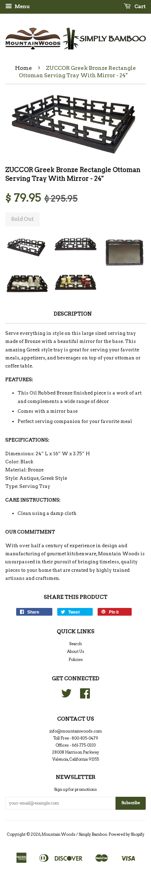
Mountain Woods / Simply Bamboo (74, 834)
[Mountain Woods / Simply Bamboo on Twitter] (66, 696)
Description (73, 314)
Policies (75, 659)
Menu (21, 6)
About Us (75, 651)
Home (23, 68)
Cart (139, 6)
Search (75, 643)
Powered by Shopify (126, 834)
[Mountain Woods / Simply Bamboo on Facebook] (85, 696)
